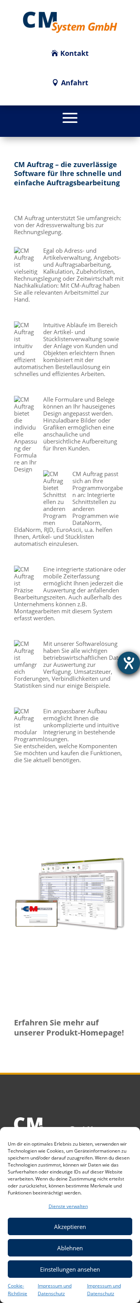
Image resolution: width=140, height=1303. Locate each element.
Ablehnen (70, 1248)
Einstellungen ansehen (70, 1269)
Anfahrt (74, 82)
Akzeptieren (70, 1227)
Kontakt (74, 53)
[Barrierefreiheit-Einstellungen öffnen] (128, 663)
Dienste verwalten (68, 1206)
